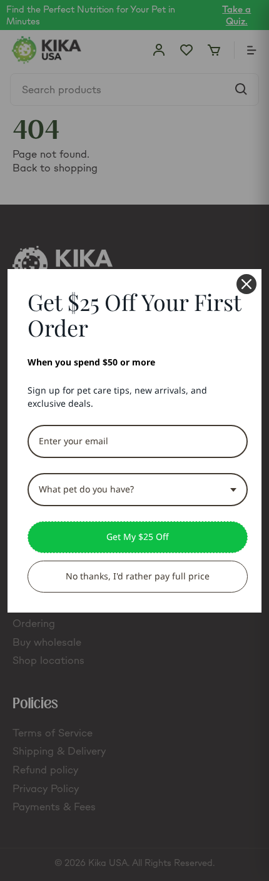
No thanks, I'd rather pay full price (138, 576)
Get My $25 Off (137, 536)
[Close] (246, 284)
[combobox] (138, 489)
